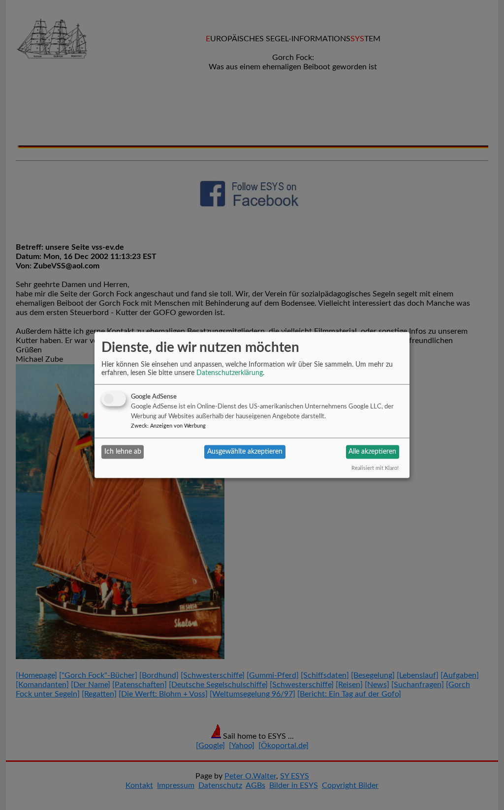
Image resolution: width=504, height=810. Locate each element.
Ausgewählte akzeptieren (245, 451)
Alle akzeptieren (372, 451)
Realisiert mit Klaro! (375, 467)
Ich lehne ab (122, 451)
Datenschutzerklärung (229, 372)
